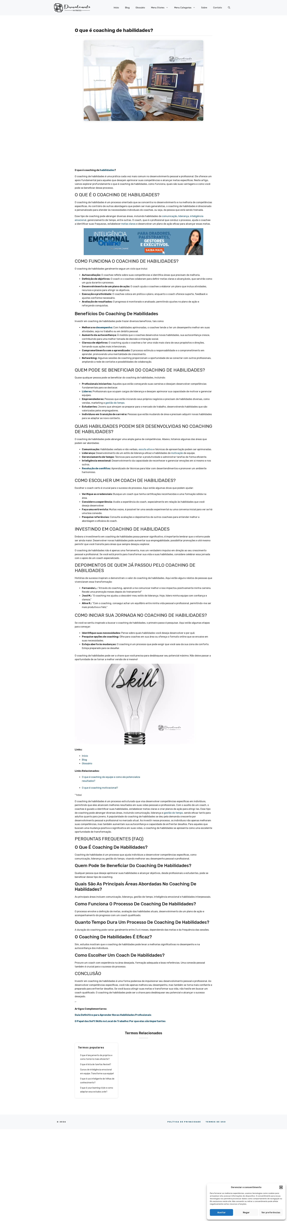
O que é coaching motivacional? (100, 787)
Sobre (204, 7)
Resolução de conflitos (96, 468)
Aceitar (221, 1212)
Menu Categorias (182, 7)
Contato (217, 7)
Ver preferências (270, 1212)
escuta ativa (146, 449)
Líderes (86, 391)
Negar (246, 1212)
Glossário (140, 7)
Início (116, 7)
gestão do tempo (173, 812)
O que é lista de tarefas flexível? (96, 1064)
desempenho (104, 327)
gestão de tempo (114, 402)
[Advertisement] (143, 146)
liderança (183, 216)
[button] (281, 1187)
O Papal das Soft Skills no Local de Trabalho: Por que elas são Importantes (120, 1021)
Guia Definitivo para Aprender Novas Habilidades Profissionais (113, 1015)
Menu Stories (157, 7)
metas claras (128, 223)
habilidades (107, 170)
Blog (127, 7)
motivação (177, 453)
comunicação (169, 216)
